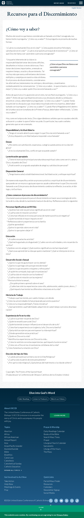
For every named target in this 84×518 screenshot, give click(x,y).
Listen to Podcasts (40, 399)
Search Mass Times (52, 437)
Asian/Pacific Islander (13, 446)
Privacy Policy (62, 515)
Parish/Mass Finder (52, 481)
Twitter (51, 501)
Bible (6, 452)
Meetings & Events (12, 487)
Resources (48, 484)
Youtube (61, 501)
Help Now (8, 484)
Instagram (72, 501)
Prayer (46, 440)
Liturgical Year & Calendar (55, 443)
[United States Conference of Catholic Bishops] (8, 3)
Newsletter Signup (52, 490)
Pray (6, 490)
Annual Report (10, 440)
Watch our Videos (58, 399)
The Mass (48, 452)
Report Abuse (59, 3)
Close (41, 507)
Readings (72, 3)
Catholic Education (12, 466)
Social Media (49, 493)
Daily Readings (24, 399)
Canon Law (8, 457)
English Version (76, 8)
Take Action (9, 481)
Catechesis (9, 460)
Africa (6, 434)
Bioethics (8, 455)
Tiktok (77, 501)
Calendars (48, 487)
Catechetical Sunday (13, 463)
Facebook (56, 501)
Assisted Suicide (11, 449)
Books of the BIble (51, 434)
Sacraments (48, 446)
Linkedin (67, 501)
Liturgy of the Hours (52, 449)
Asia (6, 443)
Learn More (59, 415)
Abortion (8, 431)
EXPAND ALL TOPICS (12, 470)
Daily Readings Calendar (54, 431)
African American (11, 437)
